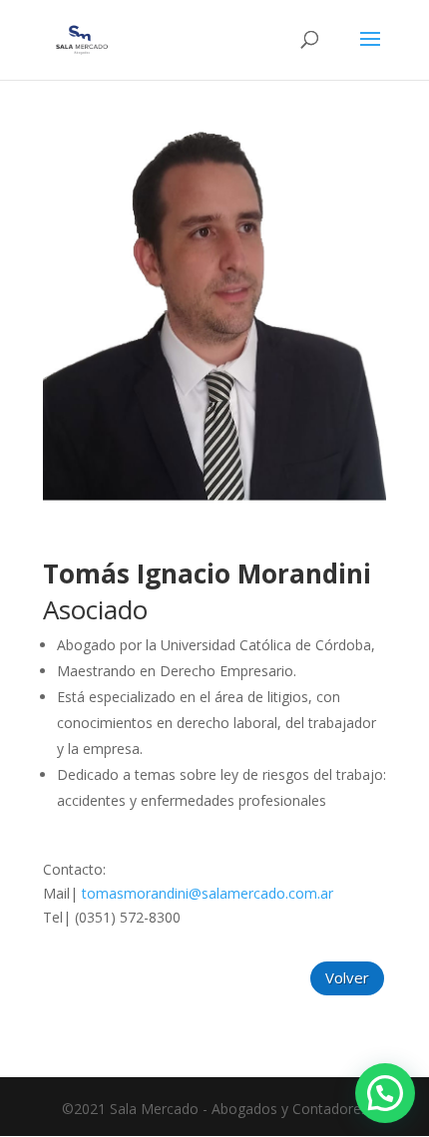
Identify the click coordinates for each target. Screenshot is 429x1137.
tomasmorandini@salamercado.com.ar (207, 893)
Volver (347, 977)
